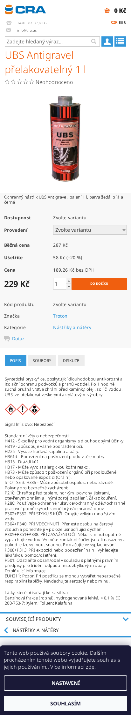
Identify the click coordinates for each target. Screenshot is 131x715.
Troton (60, 316)
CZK (114, 22)
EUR (122, 22)
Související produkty (33, 619)
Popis (15, 360)
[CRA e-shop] (25, 8)
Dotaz (18, 339)
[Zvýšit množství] (69, 281)
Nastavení (66, 683)
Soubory (42, 360)
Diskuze (71, 360)
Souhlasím (65, 703)
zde (90, 666)
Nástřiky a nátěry (72, 327)
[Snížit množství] (69, 286)
